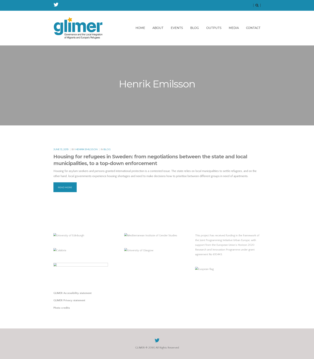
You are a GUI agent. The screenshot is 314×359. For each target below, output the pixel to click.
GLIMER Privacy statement (69, 300)
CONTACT (253, 28)
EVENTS (177, 28)
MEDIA (234, 28)
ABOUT (158, 28)
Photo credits (61, 307)
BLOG (194, 28)
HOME (140, 28)
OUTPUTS (214, 28)
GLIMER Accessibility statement (72, 293)
